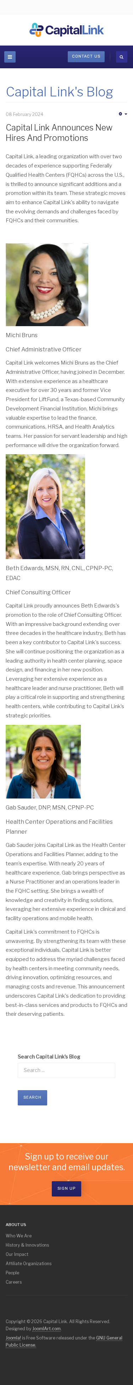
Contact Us (86, 56)
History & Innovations (27, 1245)
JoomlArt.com (46, 1328)
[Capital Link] (66, 30)
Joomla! (13, 1338)
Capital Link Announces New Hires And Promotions (59, 133)
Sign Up (66, 1188)
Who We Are (19, 1235)
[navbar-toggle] (10, 57)
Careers (14, 1282)
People (12, 1272)
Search (32, 1097)
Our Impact (17, 1254)
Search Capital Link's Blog (49, 1057)
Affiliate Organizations (28, 1263)
